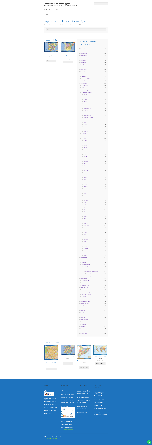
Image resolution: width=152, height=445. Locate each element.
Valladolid (86, 248)
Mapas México (83, 308)
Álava (85, 142)
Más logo (71, 9)
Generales (84, 76)
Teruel (85, 241)
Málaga (85, 211)
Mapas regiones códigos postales (92, 271)
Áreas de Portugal (85, 289)
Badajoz (85, 156)
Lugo (85, 207)
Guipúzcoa (86, 188)
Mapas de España (83, 83)
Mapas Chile (82, 67)
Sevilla (85, 234)
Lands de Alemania (86, 78)
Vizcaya (85, 250)
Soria (85, 237)
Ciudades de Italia (85, 280)
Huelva (85, 191)
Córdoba (85, 177)
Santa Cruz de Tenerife (88, 230)
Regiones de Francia (86, 264)
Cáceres (85, 165)
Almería (85, 149)
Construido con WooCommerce (50, 438)
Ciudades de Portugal (86, 292)
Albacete (85, 145)
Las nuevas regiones (88, 269)
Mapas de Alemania (84, 71)
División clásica (87, 266)
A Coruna (85, 140)
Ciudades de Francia (86, 260)
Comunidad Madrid (87, 115)
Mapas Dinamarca (84, 299)
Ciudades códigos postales (87, 90)
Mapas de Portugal (84, 287)
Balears (85, 101)
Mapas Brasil (83, 62)
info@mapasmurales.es (68, 429)
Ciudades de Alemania (86, 74)
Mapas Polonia (83, 317)
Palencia (85, 220)
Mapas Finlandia (83, 305)
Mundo (45, 9)
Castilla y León (86, 110)
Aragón (85, 97)
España (64, 9)
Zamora (85, 253)
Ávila (85, 154)
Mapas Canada (83, 64)
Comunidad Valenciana (88, 117)
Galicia (85, 122)
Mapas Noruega (83, 312)
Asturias (85, 99)
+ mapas (82, 9)
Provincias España (87, 225)
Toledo (85, 243)
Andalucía (85, 94)
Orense (85, 218)
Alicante (85, 147)
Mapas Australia (83, 55)
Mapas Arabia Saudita (84, 51)
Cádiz (85, 168)
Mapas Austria (83, 57)
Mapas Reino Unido (84, 319)
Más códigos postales (88, 80)
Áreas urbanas (85, 85)
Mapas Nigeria (83, 310)
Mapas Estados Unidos (84, 303)
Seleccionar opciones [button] (51, 60)
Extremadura (86, 119)
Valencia (85, 246)
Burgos (85, 163)
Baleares (85, 158)
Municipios (84, 136)
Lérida (85, 204)
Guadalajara (86, 186)
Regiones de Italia (85, 285)
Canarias (85, 103)
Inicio (47, 14)
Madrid (85, 209)
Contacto (77, 9)
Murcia (85, 214)
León (85, 202)
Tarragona (86, 239)
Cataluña (85, 113)
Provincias (84, 138)
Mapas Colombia (83, 69)
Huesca (85, 193)
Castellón (86, 172)
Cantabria (86, 106)
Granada (85, 184)
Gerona (85, 181)
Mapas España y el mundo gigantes (57, 3)
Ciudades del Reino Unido (87, 321)
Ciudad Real (86, 175)
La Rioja (85, 124)
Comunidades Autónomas (87, 92)
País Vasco (86, 129)
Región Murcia (86, 131)
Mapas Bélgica (83, 60)
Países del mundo (83, 333)
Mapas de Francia (83, 257)
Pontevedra (86, 223)
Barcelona (86, 161)
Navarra (85, 126)
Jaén (85, 195)
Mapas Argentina (83, 53)
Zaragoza (85, 255)
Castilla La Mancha (87, 108)
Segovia (85, 232)
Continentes (51, 9)
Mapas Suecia (83, 326)
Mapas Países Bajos (84, 315)
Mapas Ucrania (83, 328)
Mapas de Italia (83, 278)
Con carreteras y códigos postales (93, 273)
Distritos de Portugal (86, 294)
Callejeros (84, 87)
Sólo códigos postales (91, 276)
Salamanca (86, 227)
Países (57, 9)
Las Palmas (86, 200)
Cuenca (85, 179)
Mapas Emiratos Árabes (85, 301)
